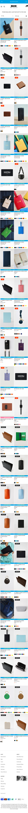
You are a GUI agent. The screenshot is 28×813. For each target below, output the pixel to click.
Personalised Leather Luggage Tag (5, 41)
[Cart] (26, 7)
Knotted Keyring (18, 330)
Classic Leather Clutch (19, 565)
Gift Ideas (2, 766)
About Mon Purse (20, 756)
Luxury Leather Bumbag (19, 185)
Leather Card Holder (5, 99)
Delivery (2, 781)
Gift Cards (2, 769)
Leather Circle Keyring (5, 593)
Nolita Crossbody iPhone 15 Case (6, 359)
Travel (2, 761)
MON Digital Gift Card (19, 388)
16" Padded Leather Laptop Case (6, 70)
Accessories (3, 764)
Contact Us (3, 788)
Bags (2, 759)
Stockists (18, 771)
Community (19, 761)
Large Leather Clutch (5, 565)
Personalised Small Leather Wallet (20, 680)
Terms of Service (4, 771)
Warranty (2, 786)
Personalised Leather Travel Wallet (20, 127)
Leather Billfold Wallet (19, 99)
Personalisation (19, 759)
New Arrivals (3, 756)
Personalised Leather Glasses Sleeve (21, 478)
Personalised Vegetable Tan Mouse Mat (6, 420)
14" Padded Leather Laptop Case (6, 301)
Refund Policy (3, 783)
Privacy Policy (19, 766)
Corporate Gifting (20, 764)
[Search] (4, 6)
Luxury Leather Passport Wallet (19, 449)
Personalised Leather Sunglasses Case (19, 621)
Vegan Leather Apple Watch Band (20, 41)
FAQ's (2, 778)
